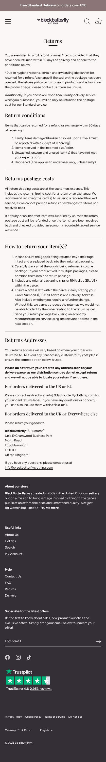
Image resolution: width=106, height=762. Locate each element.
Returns (10, 589)
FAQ (8, 583)
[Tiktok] (29, 657)
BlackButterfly (23, 742)
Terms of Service (55, 716)
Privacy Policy (13, 716)
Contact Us (13, 576)
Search (10, 547)
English (44, 730)
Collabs (10, 541)
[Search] (87, 22)
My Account (13, 554)
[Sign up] (98, 641)
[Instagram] (18, 657)
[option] (53, 5)
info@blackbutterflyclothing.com (70, 395)
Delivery (11, 595)
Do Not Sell (75, 716)
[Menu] (7, 21)
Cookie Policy (33, 716)
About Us (11, 535)
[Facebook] (7, 657)
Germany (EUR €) (16, 730)
